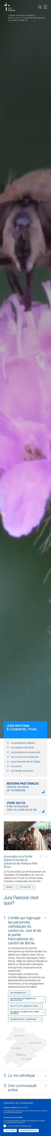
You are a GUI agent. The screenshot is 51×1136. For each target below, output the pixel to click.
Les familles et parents (22, 770)
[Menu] (45, 6)
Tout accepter (10, 1130)
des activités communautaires (24, 1006)
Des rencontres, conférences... (24, 1019)
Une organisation (18, 993)
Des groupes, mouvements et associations (23, 999)
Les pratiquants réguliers (23, 742)
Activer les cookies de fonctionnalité (19, 1126)
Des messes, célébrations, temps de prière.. (24, 1012)
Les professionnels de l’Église (25, 761)
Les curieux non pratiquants (25, 756)
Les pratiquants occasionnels (25, 752)
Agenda (9, 887)
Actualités (25, 887)
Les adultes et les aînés (22, 747)
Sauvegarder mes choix (28, 1130)
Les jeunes (16, 766)
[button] (41, 856)
